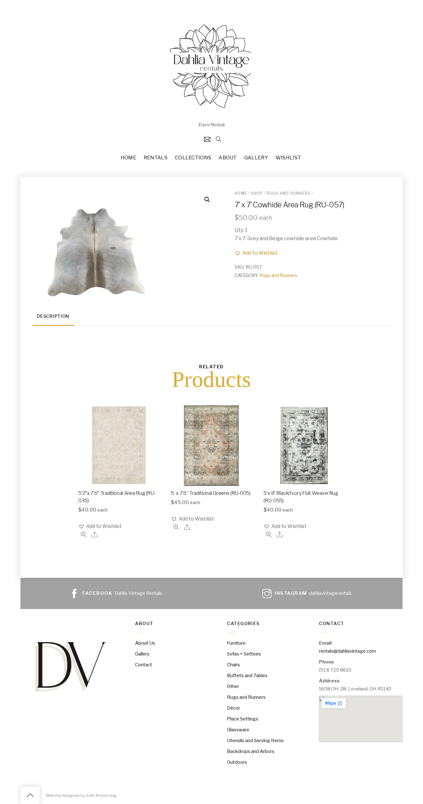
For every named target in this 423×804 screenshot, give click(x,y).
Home (128, 158)
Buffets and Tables (247, 675)
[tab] (53, 317)
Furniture (236, 643)
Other (233, 686)
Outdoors (237, 762)
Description (53, 316)
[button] (256, 253)
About (228, 158)
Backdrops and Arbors (250, 751)
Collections (193, 158)
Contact (143, 665)
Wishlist (288, 158)
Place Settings (242, 719)
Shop (257, 193)
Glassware (238, 730)
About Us (145, 643)
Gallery (256, 158)
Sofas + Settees (244, 654)
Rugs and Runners (289, 193)
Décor (233, 708)
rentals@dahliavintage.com (347, 651)
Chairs (233, 665)
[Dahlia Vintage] (211, 108)
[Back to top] (30, 795)
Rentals (156, 158)
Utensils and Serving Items (255, 740)
